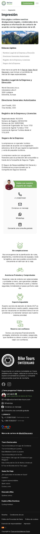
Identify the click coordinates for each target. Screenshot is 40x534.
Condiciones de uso (17, 515)
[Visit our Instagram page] (9, 384)
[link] (20, 215)
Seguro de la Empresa (11, 63)
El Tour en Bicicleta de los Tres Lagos (14, 466)
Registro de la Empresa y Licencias (16, 60)
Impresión (27, 523)
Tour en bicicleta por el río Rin (12, 454)
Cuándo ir (5, 477)
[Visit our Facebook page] (3, 384)
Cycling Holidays (7, 504)
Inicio (4, 10)
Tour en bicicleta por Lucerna (12, 449)
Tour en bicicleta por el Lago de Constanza (16, 446)
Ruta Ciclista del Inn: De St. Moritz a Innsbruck (17, 463)
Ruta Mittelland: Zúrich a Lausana (13, 452)
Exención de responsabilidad (11, 523)
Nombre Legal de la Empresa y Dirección (19, 53)
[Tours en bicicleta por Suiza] (20, 360)
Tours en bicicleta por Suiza (20, 531)
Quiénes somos (7, 495)
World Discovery (26, 433)
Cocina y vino (6, 486)
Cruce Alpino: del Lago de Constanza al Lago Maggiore (17, 459)
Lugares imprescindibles (10, 480)
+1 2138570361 (20, 198)
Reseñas (4, 515)
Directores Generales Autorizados (16, 56)
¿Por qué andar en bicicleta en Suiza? (14, 474)
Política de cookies (31, 519)
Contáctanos (28, 3)
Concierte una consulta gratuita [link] (20, 228)
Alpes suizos (6, 483)
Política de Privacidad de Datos (12, 519)
